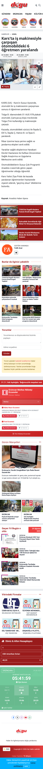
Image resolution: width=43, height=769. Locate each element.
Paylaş (6, 87)
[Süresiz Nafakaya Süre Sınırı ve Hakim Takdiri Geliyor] (31, 290)
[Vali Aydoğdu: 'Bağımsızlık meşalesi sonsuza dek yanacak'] (31, 270)
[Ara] (39, 5)
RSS (7, 749)
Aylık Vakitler (8, 708)
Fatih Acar (18, 248)
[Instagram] (21, 717)
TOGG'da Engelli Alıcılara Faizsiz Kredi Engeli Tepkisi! (11, 279)
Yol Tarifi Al (24, 416)
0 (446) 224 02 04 (10, 428)
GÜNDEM (6, 13)
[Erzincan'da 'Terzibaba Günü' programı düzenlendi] (11, 310)
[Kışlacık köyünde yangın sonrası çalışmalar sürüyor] (10, 506)
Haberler (5, 34)
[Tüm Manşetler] (40, 442)
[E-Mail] (16, 253)
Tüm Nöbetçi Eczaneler (22, 434)
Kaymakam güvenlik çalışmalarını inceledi (9, 298)
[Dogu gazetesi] (19, 5)
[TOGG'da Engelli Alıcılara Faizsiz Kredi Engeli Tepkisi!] (11, 270)
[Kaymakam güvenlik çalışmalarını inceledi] (11, 290)
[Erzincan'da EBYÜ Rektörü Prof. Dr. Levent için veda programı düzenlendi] (31, 310)
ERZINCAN (17, 13)
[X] (17, 717)
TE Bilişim (27, 756)
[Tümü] (40, 594)
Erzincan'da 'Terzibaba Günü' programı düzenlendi (9, 319)
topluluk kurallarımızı (23, 361)
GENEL (14, 34)
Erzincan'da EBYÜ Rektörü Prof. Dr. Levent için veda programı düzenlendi (31, 319)
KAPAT (26, 766)
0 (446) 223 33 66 (10, 416)
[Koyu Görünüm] (36, 5)
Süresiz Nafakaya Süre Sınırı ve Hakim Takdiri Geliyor (30, 299)
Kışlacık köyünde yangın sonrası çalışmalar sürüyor (10, 518)
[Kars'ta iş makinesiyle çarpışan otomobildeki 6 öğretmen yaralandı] (21, 71)
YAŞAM (28, 13)
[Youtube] (25, 717)
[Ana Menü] (2, 5)
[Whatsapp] (30, 717)
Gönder (6, 353)
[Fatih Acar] (7, 249)
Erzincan (6, 514)
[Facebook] (13, 717)
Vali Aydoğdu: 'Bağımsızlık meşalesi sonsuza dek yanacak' (31, 279)
